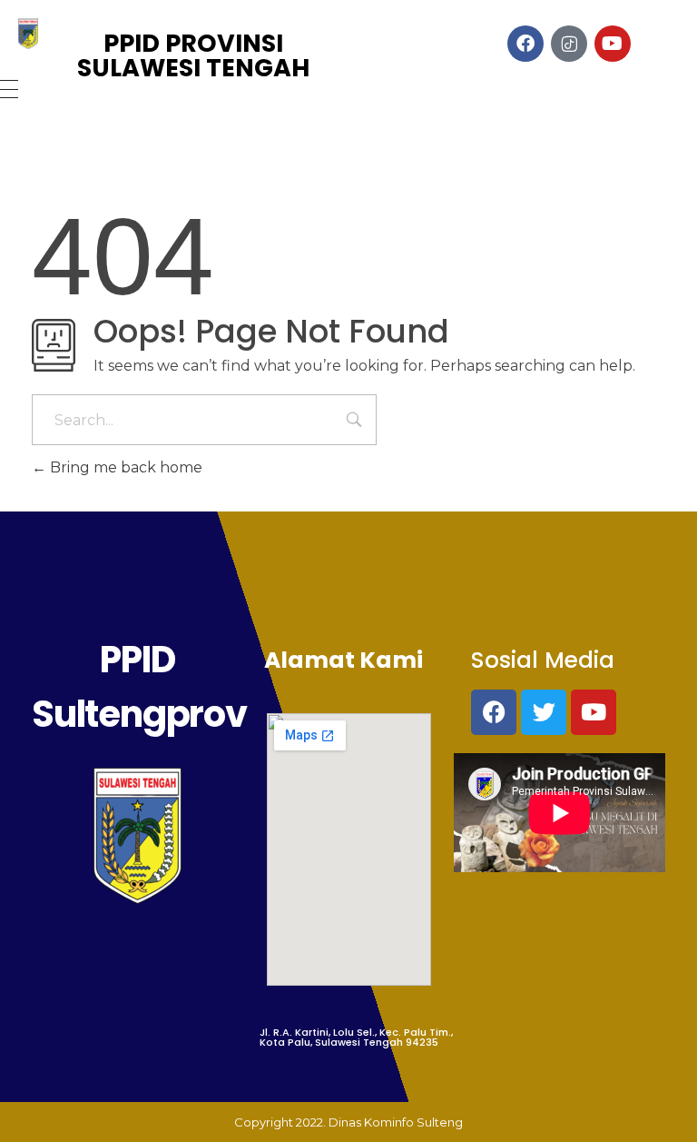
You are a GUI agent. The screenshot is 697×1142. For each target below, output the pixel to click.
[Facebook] (493, 712)
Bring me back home (124, 467)
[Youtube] (593, 712)
